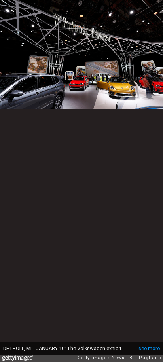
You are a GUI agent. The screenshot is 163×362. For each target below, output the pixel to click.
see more (149, 348)
